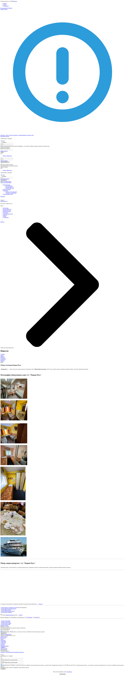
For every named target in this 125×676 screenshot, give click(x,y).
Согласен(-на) (62, 674)
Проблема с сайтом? (5, 652)
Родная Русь (36, 617)
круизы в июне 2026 (5, 620)
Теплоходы (5, 190)
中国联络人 (3, 647)
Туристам (3, 354)
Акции (4, 4)
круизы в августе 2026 (6, 623)
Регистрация (6, 136)
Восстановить (4, 180)
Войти (2, 136)
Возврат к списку (4, 625)
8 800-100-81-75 (4, 201)
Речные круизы (6, 184)
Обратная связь (4, 648)
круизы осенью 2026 (5, 624)
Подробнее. (69, 671)
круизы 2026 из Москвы (6, 612)
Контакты (3, 357)
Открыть (15, 1)
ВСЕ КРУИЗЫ (9, 186)
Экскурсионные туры (8, 194)
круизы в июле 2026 (5, 622)
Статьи (2, 361)
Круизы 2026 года (10, 187)
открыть (40, 604)
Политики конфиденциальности (17, 652)
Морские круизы (7, 189)
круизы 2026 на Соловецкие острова (9, 607)
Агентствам (3, 642)
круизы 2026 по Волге (6, 609)
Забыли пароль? (4, 151)
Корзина (2, 196)
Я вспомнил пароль (5, 178)
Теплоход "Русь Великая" (11, 191)
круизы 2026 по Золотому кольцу (8, 608)
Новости (5, 3)
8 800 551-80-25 (4, 636)
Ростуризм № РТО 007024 (6, 8)
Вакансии (3, 360)
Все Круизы (3, 637)
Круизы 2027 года (10, 188)
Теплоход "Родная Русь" (11, 193)
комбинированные (10, 615)
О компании (6, 5)
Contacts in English (5, 646)
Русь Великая (29, 617)
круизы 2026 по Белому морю (7, 611)
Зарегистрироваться (5, 162)
